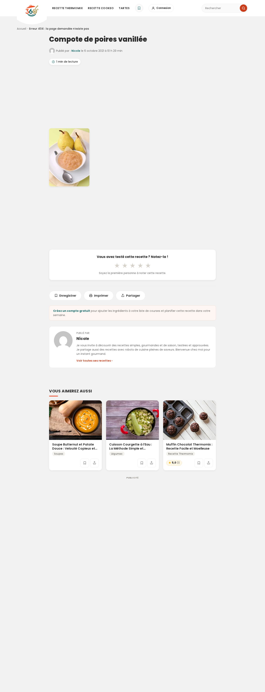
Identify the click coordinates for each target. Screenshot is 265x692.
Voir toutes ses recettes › (94, 361)
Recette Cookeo (101, 8)
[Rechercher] (243, 8)
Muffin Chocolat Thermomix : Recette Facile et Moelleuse (189, 446)
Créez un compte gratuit (71, 311)
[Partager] (94, 463)
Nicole (75, 51)
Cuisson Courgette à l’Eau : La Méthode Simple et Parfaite (130, 448)
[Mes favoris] (139, 8)
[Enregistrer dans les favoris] (85, 463)
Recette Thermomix (67, 8)
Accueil (21, 29)
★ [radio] (117, 265)
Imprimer (101, 296)
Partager (133, 296)
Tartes (124, 8)
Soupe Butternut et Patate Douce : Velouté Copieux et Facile (73, 448)
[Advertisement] (132, 97)
